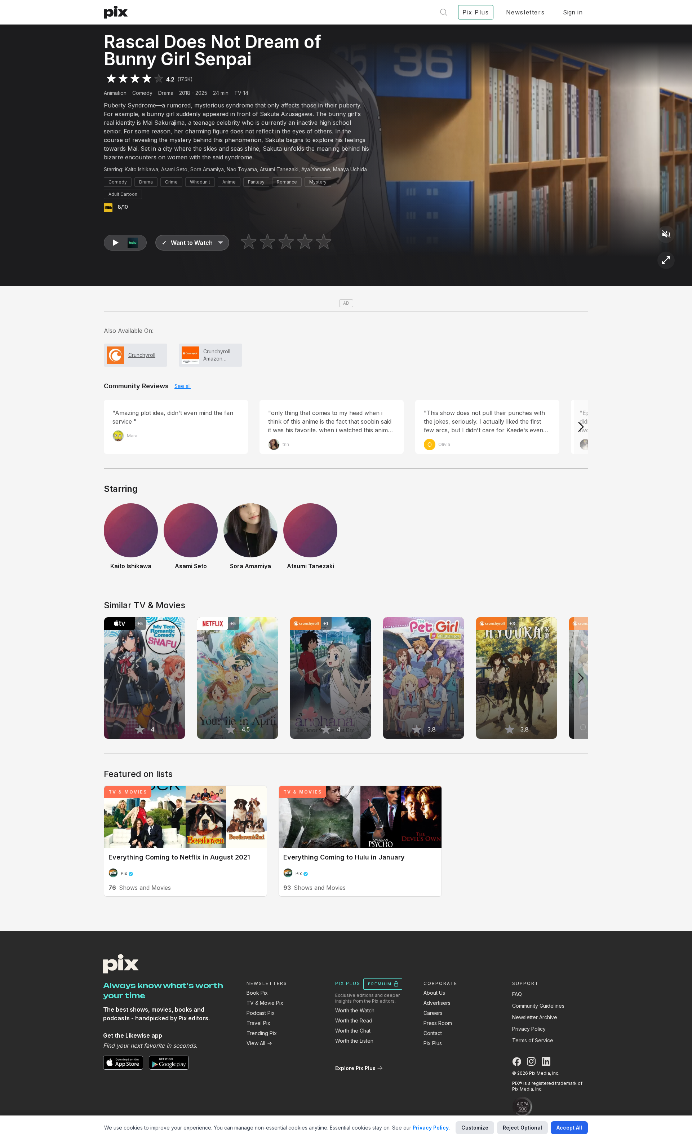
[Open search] (443, 12)
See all (182, 386)
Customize (474, 1127)
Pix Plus (432, 1043)
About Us (434, 993)
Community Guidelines (538, 1006)
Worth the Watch (354, 1010)
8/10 (123, 207)
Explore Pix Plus (355, 1068)
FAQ (517, 994)
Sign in (572, 12)
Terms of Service (532, 1040)
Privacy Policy (529, 1029)
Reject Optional (522, 1127)
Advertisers (437, 1003)
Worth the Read (353, 1020)
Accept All (569, 1127)
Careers (433, 1013)
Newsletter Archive (534, 1017)
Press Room (437, 1023)
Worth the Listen (354, 1041)
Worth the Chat (353, 1031)
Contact (432, 1033)
